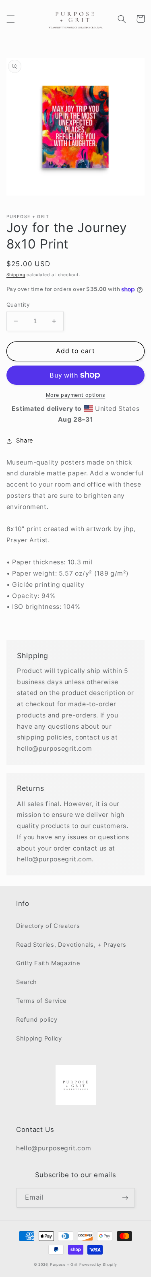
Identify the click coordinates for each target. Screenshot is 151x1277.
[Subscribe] (125, 1198)
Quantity (18, 304)
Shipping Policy (39, 1038)
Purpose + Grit (64, 1265)
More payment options (75, 395)
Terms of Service (41, 1000)
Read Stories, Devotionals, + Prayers (71, 944)
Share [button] (24, 440)
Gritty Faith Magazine (48, 963)
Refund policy (36, 1019)
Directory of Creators (48, 925)
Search (26, 982)
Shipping (15, 274)
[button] (10, 19)
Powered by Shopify (98, 1265)
